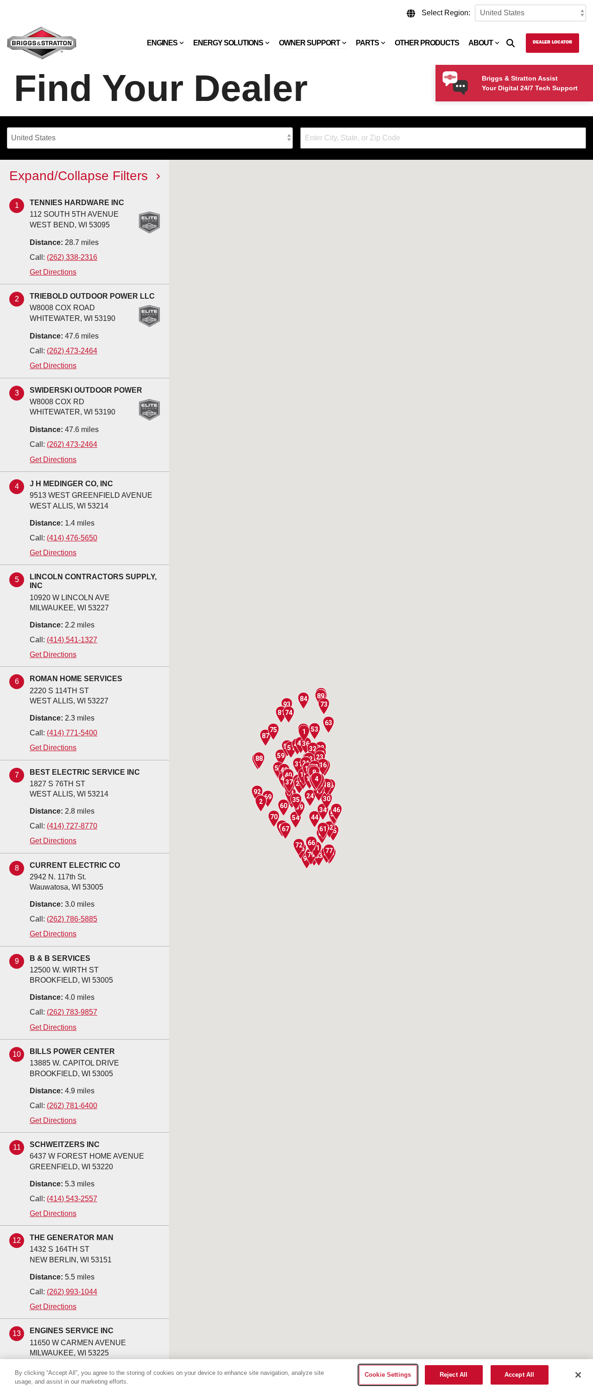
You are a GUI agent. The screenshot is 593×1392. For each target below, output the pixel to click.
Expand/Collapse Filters (78, 176)
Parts (367, 43)
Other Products (427, 43)
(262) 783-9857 (72, 1012)
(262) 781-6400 (72, 1106)
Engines (162, 43)
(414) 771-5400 (72, 733)
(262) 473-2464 (72, 351)
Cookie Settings (388, 1374)
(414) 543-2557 (72, 1199)
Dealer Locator (552, 42)
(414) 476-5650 (72, 538)
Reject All (453, 1374)
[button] (304, 733)
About (480, 43)
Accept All (519, 1374)
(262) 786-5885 (72, 919)
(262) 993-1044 (72, 1292)
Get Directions (53, 272)
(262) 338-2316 (72, 257)
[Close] (578, 1375)
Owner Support (309, 43)
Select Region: (446, 13)
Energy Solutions (228, 43)
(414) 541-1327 (72, 640)
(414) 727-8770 (72, 826)
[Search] (511, 43)
